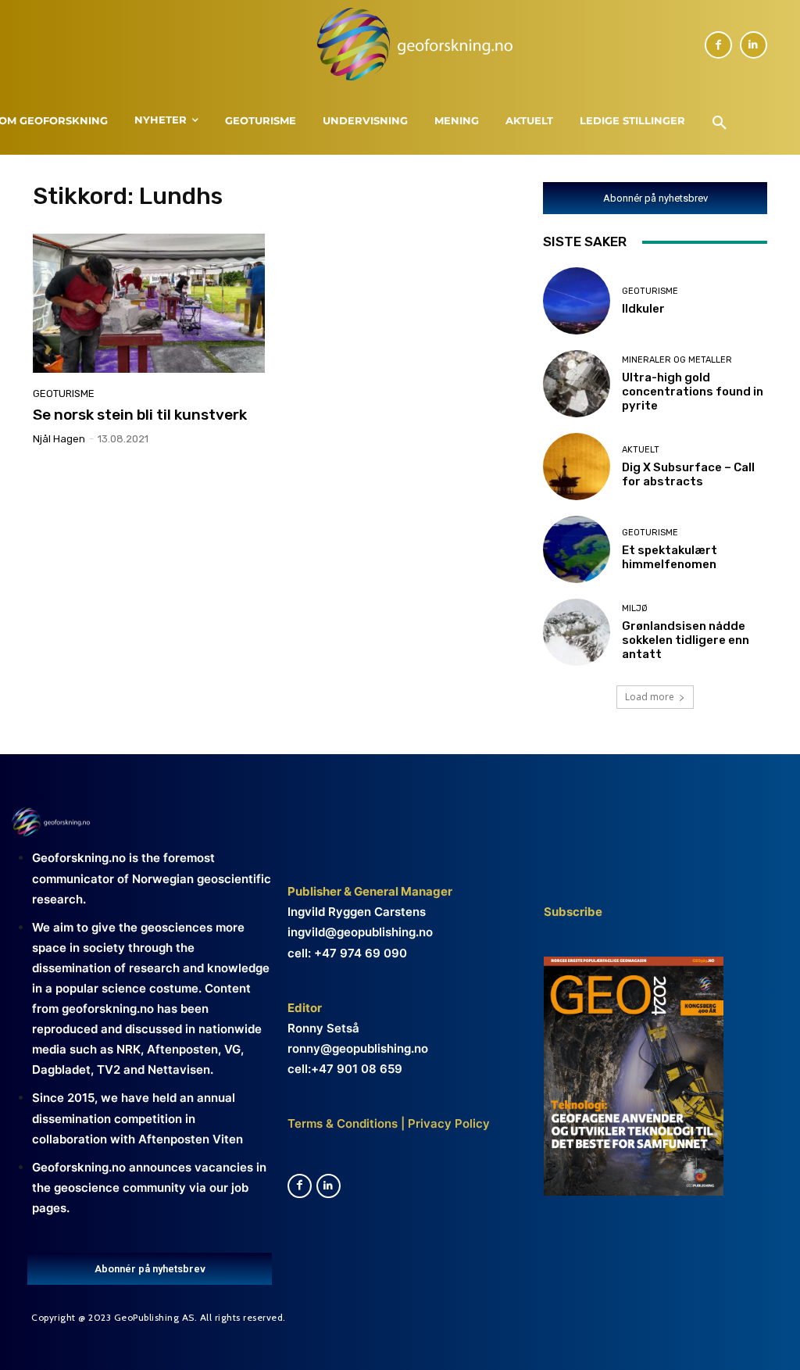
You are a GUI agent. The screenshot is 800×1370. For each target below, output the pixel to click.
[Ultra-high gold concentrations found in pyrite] (576, 383)
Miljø (635, 608)
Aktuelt (640, 449)
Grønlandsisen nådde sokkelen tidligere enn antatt (685, 640)
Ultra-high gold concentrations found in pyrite (692, 391)
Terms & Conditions (343, 1123)
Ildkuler (643, 309)
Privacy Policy (447, 1123)
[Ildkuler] (576, 300)
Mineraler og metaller (677, 360)
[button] (719, 123)
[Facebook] (718, 45)
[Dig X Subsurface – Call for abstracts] (576, 466)
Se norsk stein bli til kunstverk (140, 415)
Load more (649, 696)
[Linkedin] (753, 45)
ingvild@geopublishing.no (360, 932)
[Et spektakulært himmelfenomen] (576, 549)
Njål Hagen (59, 439)
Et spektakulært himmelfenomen (669, 557)
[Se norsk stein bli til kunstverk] (149, 303)
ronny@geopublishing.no (358, 1048)
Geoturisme (64, 393)
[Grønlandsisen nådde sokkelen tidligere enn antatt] (576, 632)
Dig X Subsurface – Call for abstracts (688, 474)
